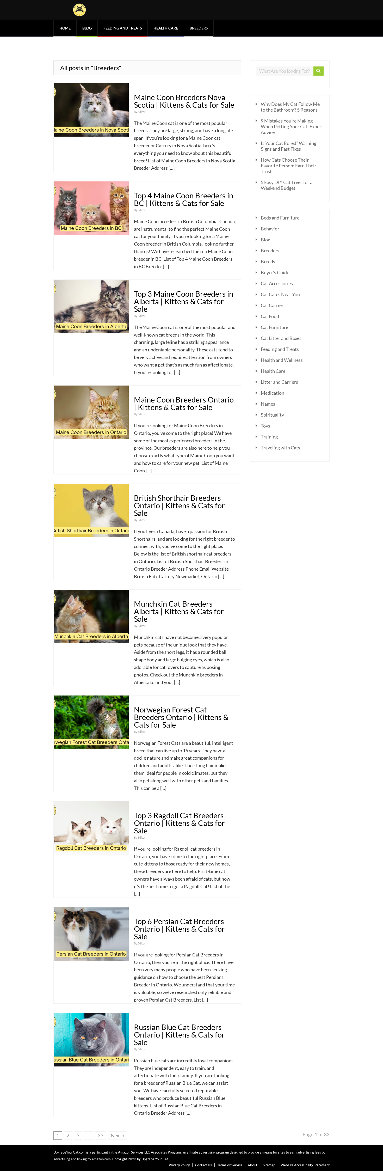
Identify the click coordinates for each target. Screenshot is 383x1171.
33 (100, 1135)
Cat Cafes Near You (280, 294)
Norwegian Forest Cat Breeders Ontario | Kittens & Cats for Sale (181, 717)
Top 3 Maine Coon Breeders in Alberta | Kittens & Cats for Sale (183, 301)
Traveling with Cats (280, 447)
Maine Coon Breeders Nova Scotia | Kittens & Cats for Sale (184, 101)
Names (268, 404)
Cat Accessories (277, 283)
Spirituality (272, 415)
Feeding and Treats (122, 28)
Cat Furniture (274, 327)
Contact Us (203, 1165)
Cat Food (270, 316)
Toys (265, 426)
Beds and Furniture (280, 218)
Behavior (270, 228)
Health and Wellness (282, 360)
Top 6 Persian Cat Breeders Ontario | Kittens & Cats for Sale (179, 929)
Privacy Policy (179, 1165)
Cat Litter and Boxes (281, 338)
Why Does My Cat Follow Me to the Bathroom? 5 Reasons (290, 107)
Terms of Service (229, 1165)
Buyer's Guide (275, 272)
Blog (87, 28)
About (252, 1165)
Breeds (268, 261)
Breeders (199, 28)
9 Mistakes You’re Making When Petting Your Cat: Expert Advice (292, 126)
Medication (272, 393)
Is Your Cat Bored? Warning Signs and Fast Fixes (288, 146)
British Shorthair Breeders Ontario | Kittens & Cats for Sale (179, 505)
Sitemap (269, 1165)
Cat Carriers (273, 305)
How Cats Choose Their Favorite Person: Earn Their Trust (288, 165)
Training (269, 437)
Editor (141, 111)
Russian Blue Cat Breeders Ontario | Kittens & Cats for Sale (179, 1035)
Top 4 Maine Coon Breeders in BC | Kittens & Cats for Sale (183, 199)
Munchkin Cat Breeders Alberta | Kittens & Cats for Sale (179, 611)
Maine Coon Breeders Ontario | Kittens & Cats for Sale (184, 403)
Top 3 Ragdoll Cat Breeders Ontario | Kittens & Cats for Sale (179, 823)
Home (65, 28)
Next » (118, 1135)
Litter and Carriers (279, 382)
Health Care (165, 28)
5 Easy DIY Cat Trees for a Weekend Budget (286, 185)
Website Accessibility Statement (305, 1165)
